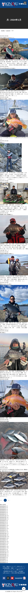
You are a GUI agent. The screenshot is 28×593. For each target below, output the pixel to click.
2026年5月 (3, 507)
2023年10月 (3, 555)
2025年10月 (3, 519)
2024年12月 (3, 533)
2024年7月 (3, 541)
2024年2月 (3, 549)
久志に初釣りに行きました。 (7, 37)
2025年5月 (3, 525)
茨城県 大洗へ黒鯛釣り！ (6, 214)
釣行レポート (20, 566)
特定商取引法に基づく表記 (10, 571)
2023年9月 (3, 557)
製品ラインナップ (11, 566)
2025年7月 (3, 522)
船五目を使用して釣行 (5, 98)
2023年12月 (3, 552)
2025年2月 (3, 530)
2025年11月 (3, 517)
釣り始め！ (3, 332)
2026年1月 (3, 514)
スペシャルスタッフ (20, 568)
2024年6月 (3, 543)
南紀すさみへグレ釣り (5, 284)
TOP (4, 566)
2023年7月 (3, 560)
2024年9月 (3, 538)
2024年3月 (3, 547)
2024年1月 (3, 551)
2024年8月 (3, 539)
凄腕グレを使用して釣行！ (7, 182)
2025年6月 (3, 523)
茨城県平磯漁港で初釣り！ (7, 253)
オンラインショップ (9, 569)
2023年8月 (3, 559)
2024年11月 (3, 535)
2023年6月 (3, 562)
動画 (12, 568)
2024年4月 (3, 546)
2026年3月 (3, 510)
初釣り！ (2, 142)
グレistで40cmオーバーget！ (7, 68)
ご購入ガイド (19, 569)
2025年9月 (3, 520)
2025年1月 (3, 531)
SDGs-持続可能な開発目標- (18, 573)
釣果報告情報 (6, 568)
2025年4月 (3, 527)
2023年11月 (3, 554)
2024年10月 (3, 536)
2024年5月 (3, 544)
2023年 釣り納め (4, 421)
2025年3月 (3, 528)
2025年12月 (3, 515)
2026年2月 (3, 512)
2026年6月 (3, 506)
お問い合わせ (6, 573)
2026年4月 (3, 509)
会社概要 (21, 571)
